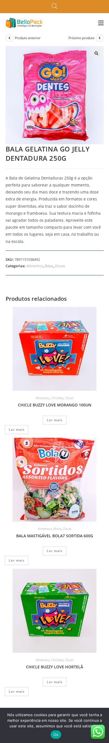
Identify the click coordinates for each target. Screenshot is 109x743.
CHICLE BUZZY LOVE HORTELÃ (54, 666)
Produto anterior (28, 38)
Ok (55, 734)
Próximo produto (81, 38)
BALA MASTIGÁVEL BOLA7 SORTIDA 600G (54, 535)
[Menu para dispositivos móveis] (101, 22)
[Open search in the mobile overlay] (54, 6)
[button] (96, 53)
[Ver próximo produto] (100, 38)
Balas (49, 265)
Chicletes (57, 398)
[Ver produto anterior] (9, 38)
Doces (60, 265)
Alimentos (34, 265)
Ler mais (55, 420)
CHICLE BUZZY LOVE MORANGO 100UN (54, 405)
